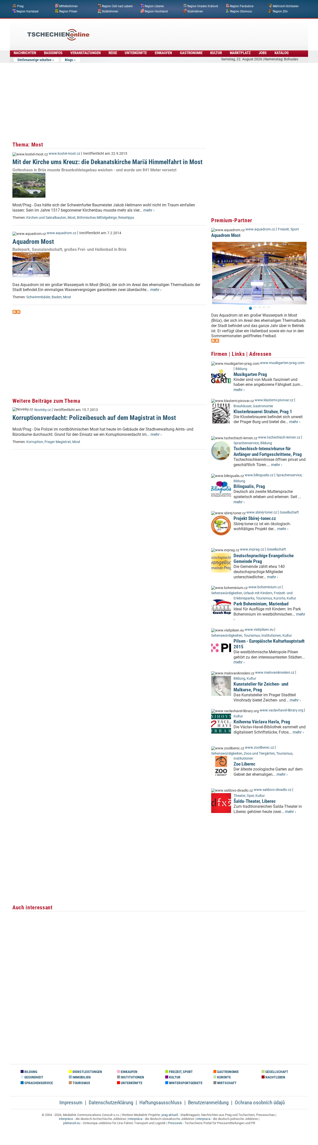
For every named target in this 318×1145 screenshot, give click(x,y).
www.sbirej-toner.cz (261, 512)
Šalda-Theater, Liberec (255, 801)
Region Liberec (154, 6)
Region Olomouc (241, 11)
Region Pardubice (241, 6)
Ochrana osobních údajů (260, 1103)
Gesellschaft (289, 512)
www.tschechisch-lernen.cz (279, 437)
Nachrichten (25, 53)
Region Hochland (156, 11)
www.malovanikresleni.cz (274, 672)
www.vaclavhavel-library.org (281, 710)
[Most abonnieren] (14, 312)
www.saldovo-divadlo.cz (272, 790)
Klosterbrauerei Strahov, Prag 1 (263, 411)
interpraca (203, 1119)
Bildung (241, 369)
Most (72, 218)
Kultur (216, 53)
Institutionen (271, 635)
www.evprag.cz (252, 549)
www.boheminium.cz (264, 587)
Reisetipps (126, 218)
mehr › (149, 210)
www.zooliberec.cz (259, 747)
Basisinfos (53, 53)
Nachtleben (275, 1077)
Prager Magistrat (57, 442)
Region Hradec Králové (202, 6)
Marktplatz (240, 53)
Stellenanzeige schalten (34, 60)
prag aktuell (169, 1115)
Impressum (70, 1103)
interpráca (135, 1119)
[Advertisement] (172, 31)
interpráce (66, 1119)
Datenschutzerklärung (111, 1103)
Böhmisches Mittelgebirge (97, 218)
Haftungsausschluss (160, 1103)
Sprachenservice (246, 443)
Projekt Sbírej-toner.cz (255, 518)
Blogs (69, 60)
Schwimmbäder (38, 297)
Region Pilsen (68, 11)
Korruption (34, 442)
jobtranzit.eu (71, 1123)
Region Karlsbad (27, 11)
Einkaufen (163, 53)
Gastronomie (191, 53)
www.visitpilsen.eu (259, 630)
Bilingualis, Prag (249, 486)
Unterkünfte (136, 53)
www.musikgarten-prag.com (282, 363)
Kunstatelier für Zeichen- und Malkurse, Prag (261, 687)
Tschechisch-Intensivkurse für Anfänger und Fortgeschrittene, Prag (268, 451)
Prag (20, 6)
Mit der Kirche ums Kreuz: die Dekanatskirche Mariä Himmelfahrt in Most (107, 162)
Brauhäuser (242, 406)
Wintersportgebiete (185, 1083)
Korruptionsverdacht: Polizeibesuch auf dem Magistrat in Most (94, 417)
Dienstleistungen (87, 1072)
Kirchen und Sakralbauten (46, 218)
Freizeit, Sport (288, 229)
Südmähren (195, 11)
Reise (113, 53)
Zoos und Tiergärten (259, 753)
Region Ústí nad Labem (117, 6)
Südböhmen (110, 11)
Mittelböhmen (68, 6)
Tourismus (264, 598)
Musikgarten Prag (250, 374)
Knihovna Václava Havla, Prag (262, 722)
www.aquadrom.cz (61, 233)
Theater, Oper (244, 796)
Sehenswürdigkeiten (226, 593)
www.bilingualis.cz (259, 475)
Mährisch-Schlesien (286, 6)
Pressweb (175, 1123)
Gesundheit (33, 1077)
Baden (57, 297)
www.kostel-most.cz (64, 153)
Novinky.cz (42, 410)
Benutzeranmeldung (208, 1103)
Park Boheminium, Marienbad (261, 604)
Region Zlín (280, 11)
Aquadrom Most (33, 241)
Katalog (282, 53)
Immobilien (81, 1077)
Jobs (263, 53)
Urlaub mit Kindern (258, 593)
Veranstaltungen (85, 53)
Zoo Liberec (244, 764)
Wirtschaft (226, 1083)
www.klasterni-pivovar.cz (274, 400)
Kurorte (279, 598)
